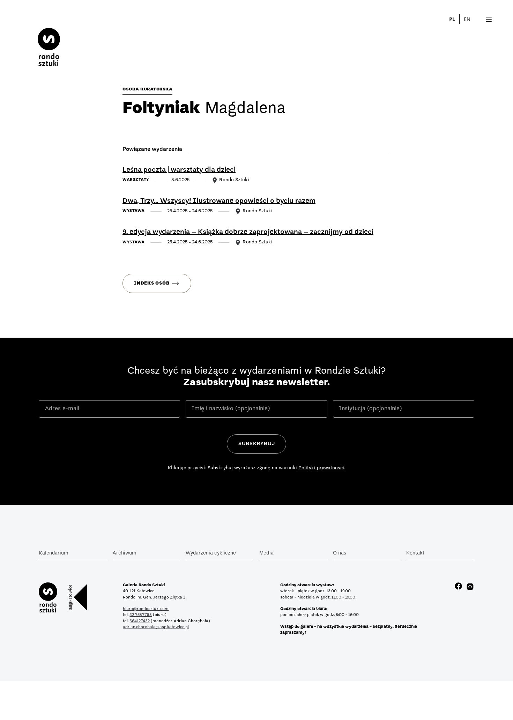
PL (452, 19)
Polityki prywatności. (321, 468)
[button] (471, 19)
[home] (49, 41)
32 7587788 (140, 615)
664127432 (139, 621)
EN (467, 19)
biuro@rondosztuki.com (146, 609)
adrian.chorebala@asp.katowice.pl (156, 627)
